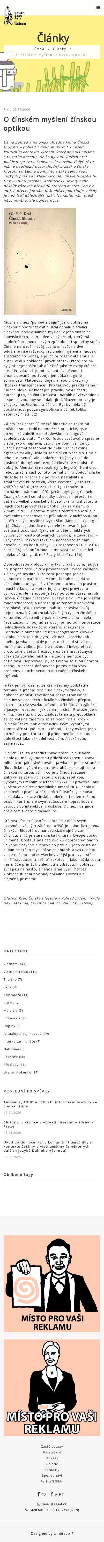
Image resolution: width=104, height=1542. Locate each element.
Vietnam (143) (15, 964)
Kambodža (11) (16, 995)
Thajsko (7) (13, 979)
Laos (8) (10, 987)
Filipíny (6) (12, 1026)
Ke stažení (52, 1452)
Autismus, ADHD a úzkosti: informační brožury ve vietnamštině (50, 1104)
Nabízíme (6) (14, 1049)
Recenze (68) (14, 1057)
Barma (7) (12, 1002)
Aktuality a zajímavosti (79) (26, 1033)
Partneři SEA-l (52, 1481)
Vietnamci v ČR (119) (20, 971)
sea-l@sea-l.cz (54, 1504)
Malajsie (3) (13, 1010)
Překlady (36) (15, 1064)
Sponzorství (52, 1475)
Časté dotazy (52, 1446)
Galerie (52, 1464)
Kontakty (52, 1469)
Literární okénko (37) (21, 1072)
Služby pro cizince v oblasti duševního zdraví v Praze (49, 1124)
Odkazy (52, 1458)
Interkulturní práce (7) (22, 1041)
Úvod (39, 49)
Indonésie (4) (15, 1018)
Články (60, 49)
